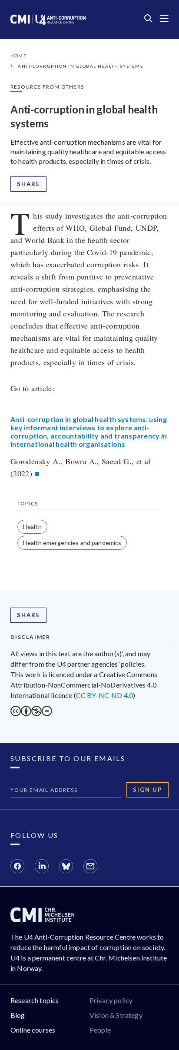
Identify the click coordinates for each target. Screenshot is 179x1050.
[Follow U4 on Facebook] (17, 867)
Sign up (147, 789)
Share (28, 183)
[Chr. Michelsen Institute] (42, 919)
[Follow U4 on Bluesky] (66, 867)
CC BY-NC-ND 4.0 (104, 695)
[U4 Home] (48, 19)
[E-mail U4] (90, 867)
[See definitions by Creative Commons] (31, 713)
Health (32, 526)
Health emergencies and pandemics (72, 542)
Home (18, 55)
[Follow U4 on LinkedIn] (42, 867)
